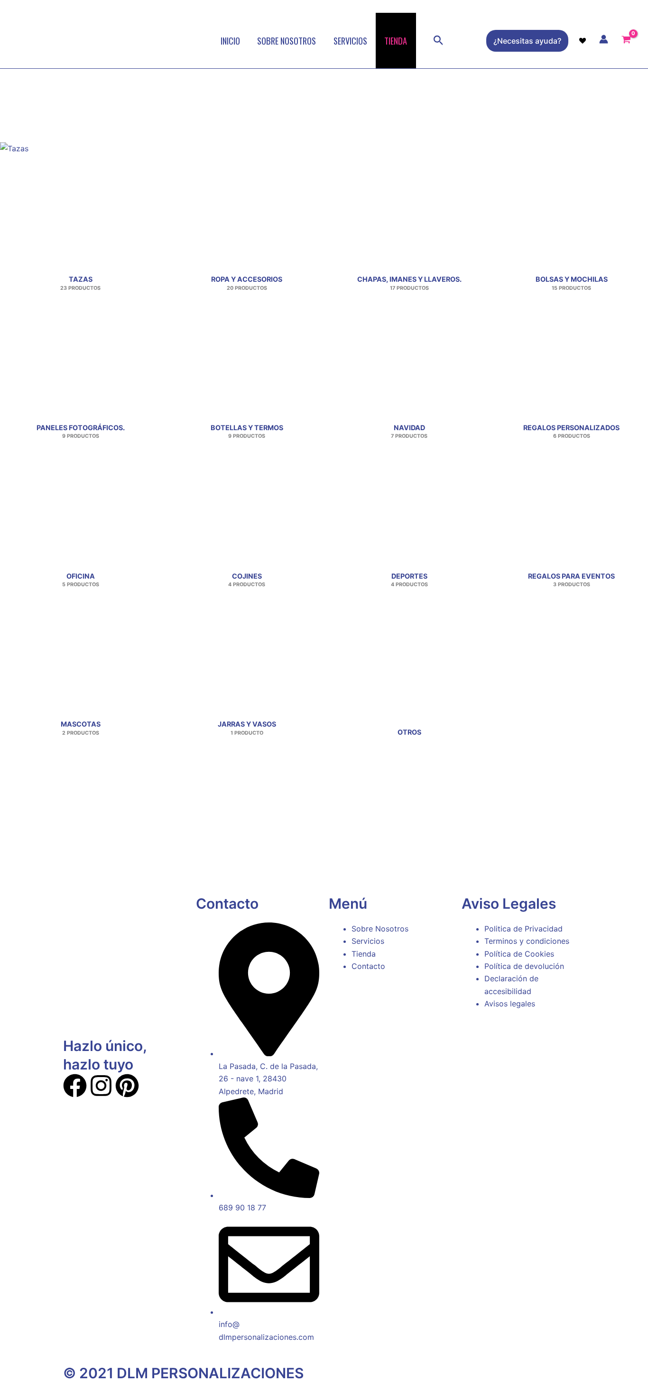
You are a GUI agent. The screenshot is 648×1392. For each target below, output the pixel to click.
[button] (438, 40)
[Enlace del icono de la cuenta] (603, 39)
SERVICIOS (350, 40)
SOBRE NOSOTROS (286, 40)
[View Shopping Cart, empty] (626, 41)
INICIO (230, 40)
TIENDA (395, 40)
